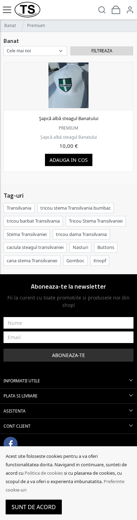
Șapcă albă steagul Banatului (68, 118)
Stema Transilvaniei (27, 234)
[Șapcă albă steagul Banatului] (68, 85)
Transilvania (19, 208)
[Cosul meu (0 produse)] (116, 9)
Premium (68, 128)
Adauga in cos (69, 160)
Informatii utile (22, 381)
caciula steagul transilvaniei (35, 247)
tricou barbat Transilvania (33, 221)
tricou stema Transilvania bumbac (75, 208)
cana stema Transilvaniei (32, 260)
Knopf (99, 260)
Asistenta (15, 411)
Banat (10, 25)
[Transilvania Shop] (27, 9)
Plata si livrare (21, 396)
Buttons (105, 247)
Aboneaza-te (68, 355)
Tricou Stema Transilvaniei (96, 221)
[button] (130, 9)
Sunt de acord (34, 507)
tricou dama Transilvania (81, 234)
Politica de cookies (44, 473)
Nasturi (80, 247)
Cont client (17, 426)
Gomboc (75, 260)
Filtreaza (101, 51)
